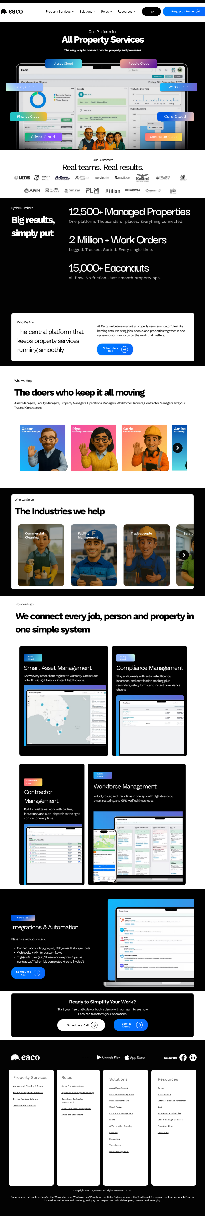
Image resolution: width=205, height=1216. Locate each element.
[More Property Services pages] (73, 11)
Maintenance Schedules (169, 1113)
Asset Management (118, 1088)
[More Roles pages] (111, 11)
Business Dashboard (119, 1101)
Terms (161, 1088)
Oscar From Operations (72, 1086)
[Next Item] (178, 448)
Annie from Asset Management (76, 1108)
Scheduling (114, 1139)
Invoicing (113, 1132)
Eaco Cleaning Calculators (170, 1120)
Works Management (119, 1151)
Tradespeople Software (24, 1105)
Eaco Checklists (165, 1126)
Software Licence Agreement (172, 1101)
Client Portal (115, 1107)
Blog (160, 1107)
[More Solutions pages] (94, 11)
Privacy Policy (164, 1094)
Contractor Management (121, 1113)
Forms (112, 1120)
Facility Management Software (28, 1092)
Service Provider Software (25, 1099)
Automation (115, 1094)
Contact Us (163, 1132)
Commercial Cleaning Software (28, 1086)
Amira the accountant (72, 1115)
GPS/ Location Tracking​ (120, 1126)
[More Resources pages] (135, 11)
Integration (128, 1094)
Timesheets (115, 1145)
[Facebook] (183, 1057)
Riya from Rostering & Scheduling (77, 1092)
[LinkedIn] (193, 1057)
